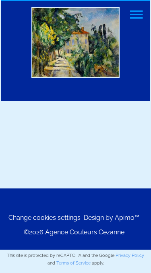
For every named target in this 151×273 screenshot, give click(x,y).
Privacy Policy (130, 255)
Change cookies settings (44, 217)
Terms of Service (73, 263)
